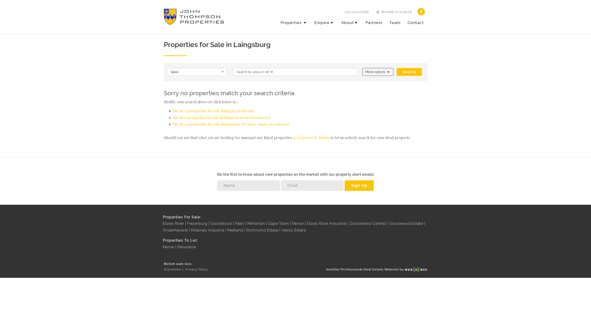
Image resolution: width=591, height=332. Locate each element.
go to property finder (311, 137)
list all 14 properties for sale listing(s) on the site (213, 110)
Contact (415, 22)
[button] (378, 72)
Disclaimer (172, 269)
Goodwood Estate (406, 223)
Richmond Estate (262, 230)
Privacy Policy (196, 269)
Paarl (239, 223)
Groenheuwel (175, 230)
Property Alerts (396, 12)
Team (395, 22)
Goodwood (221, 223)
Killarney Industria (207, 230)
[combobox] (197, 72)
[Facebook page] (421, 11)
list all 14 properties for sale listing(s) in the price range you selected (231, 124)
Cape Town (278, 223)
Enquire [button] (322, 22)
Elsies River (173, 223)
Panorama (187, 247)
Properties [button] (292, 22)
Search (409, 72)
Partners (374, 22)
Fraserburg (197, 223)
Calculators (357, 12)
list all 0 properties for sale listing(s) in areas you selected (221, 117)
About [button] (347, 22)
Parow (298, 223)
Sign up (359, 185)
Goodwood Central (368, 223)
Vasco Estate (294, 230)
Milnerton (256, 223)
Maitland (235, 230)
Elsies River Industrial (327, 223)
